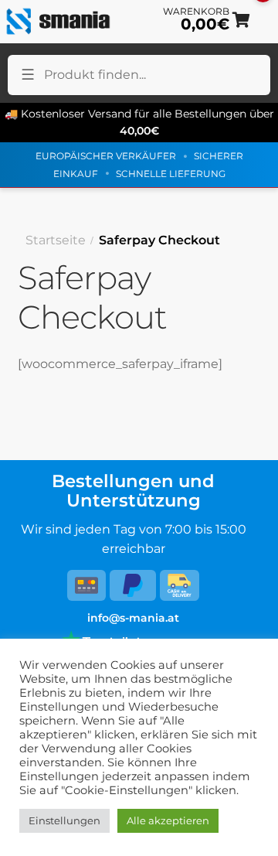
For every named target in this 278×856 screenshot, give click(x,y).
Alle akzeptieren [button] (168, 820)
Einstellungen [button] (64, 820)
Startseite (55, 240)
